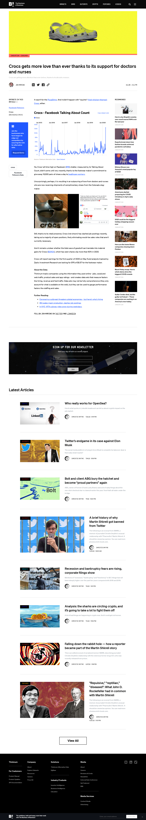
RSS (81, 786)
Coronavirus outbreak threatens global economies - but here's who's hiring (71, 299)
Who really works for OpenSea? (85, 403)
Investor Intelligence (58, 785)
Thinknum (13, 762)
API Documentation (15, 783)
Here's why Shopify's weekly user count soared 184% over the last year (126, 119)
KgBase (53, 770)
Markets (63, 4)
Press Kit (30, 780)
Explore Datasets (33, 770)
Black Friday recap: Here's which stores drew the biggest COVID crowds (125, 271)
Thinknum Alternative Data (60, 767)
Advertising (84, 804)
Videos (118, 4)
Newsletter (84, 777)
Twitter (59, 313)
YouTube (126, 762)
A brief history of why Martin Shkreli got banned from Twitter (106, 521)
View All (73, 740)
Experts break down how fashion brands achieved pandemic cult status (124, 144)
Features (106, 4)
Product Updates (14, 779)
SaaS (73, 4)
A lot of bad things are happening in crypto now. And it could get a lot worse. (93, 615)
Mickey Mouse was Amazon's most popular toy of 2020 (125, 169)
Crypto (95, 4)
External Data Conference (88, 780)
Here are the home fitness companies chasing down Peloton (125, 246)
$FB (67, 167)
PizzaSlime (52, 99)
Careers (30, 777)
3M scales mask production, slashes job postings (60, 303)
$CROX (51, 252)
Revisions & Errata (86, 773)
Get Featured (84, 783)
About (29, 767)
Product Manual (14, 776)
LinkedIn (71, 313)
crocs (13, 167)
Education (54, 792)
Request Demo (18, 153)
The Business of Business (17, 4)
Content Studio (85, 801)
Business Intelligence (58, 788)
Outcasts (83, 4)
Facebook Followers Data (18, 174)
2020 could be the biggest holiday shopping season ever (125, 221)
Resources (31, 773)
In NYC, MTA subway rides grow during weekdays (60, 306)
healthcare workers (76, 174)
